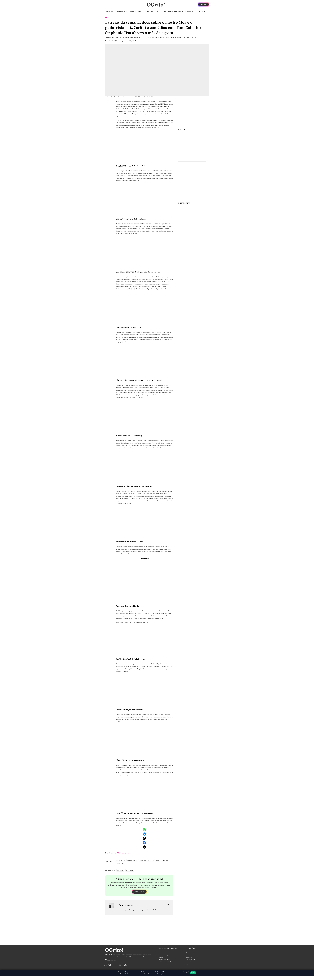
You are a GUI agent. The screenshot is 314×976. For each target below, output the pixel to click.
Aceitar (193, 972)
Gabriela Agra (112, 41)
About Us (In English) (164, 955)
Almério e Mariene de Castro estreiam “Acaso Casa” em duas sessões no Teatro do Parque (148, 564)
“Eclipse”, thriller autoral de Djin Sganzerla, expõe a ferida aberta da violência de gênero (196, 145)
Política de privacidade (165, 961)
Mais (189, 11)
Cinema (131, 11)
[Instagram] (202, 11)
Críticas (177, 11)
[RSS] (205, 11)
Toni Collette (122, 863)
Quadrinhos (120, 11)
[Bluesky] (199, 11)
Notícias (130, 870)
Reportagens (168, 11)
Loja (184, 11)
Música (109, 11)
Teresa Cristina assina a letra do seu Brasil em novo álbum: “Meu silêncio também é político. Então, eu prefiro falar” (191, 229)
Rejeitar (186, 972)
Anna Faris (120, 860)
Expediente (162, 964)
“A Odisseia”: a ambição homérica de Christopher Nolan (197, 135)
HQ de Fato (189, 964)
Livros (139, 11)
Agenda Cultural (190, 959)
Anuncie (161, 957)
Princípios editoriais (164, 959)
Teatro (146, 11)
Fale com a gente (123, 853)
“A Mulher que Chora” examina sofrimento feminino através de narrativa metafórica (197, 155)
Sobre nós (161, 952)
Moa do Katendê (147, 860)
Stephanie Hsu (162, 860)
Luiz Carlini (132, 860)
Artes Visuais (156, 11)
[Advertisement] (192, 111)
